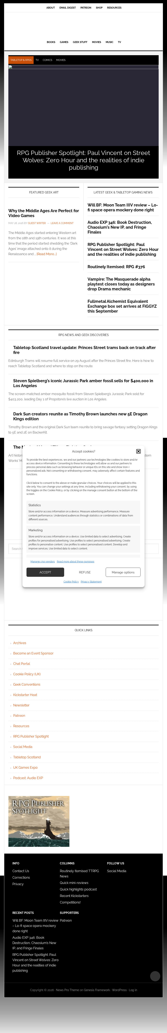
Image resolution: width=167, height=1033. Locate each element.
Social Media (22, 747)
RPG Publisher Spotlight (31, 736)
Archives (19, 643)
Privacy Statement (91, 581)
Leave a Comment (62, 223)
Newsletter (21, 705)
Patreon (19, 716)
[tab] (21, 60)
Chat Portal (21, 664)
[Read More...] (47, 254)
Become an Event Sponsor (33, 653)
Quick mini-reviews (74, 883)
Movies (60, 60)
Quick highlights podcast (78, 889)
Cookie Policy (71, 581)
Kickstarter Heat (25, 695)
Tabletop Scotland (27, 757)
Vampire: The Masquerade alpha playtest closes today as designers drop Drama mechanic (121, 284)
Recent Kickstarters (74, 896)
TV (37, 60)
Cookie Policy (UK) (27, 674)
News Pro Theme (67, 990)
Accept (45, 572)
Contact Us (20, 871)
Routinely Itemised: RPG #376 (116, 266)
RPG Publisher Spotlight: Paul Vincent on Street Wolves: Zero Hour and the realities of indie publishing (83, 160)
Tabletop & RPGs (21, 60)
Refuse (85, 572)
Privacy (18, 884)
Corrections (21, 877)
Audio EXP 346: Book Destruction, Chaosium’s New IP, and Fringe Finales (120, 227)
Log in (133, 990)
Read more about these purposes (75, 561)
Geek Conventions (26, 684)
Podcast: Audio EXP (28, 778)
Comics (47, 60)
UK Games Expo (25, 768)
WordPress (119, 990)
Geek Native (83, 25)
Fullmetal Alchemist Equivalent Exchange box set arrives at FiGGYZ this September (122, 306)
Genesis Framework (97, 990)
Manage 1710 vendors (43, 561)
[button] (138, 451)
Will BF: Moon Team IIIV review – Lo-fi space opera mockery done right (123, 207)
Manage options (123, 572)
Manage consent (155, 976)
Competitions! (70, 902)
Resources (21, 726)
